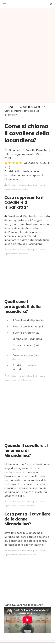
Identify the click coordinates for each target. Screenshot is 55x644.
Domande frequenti (30, 106)
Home (10, 106)
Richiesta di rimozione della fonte (19, 185)
